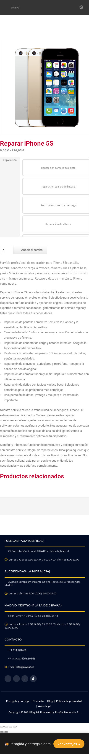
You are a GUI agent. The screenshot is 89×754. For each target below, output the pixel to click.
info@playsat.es (25, 666)
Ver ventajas (69, 744)
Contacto (38, 701)
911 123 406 (19, 649)
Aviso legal (44, 706)
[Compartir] (10, 726)
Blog (50, 701)
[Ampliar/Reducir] (2, 726)
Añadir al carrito (32, 250)
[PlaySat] (44, 35)
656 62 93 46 (28, 658)
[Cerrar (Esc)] (15, 726)
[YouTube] (24, 678)
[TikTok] (33, 678)
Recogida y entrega (17, 701)
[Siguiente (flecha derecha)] (6, 732)
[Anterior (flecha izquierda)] (2, 732)
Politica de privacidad (69, 701)
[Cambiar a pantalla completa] (6, 726)
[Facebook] (8, 678)
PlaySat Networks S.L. (68, 712)
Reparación (10, 160)
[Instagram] (16, 678)
